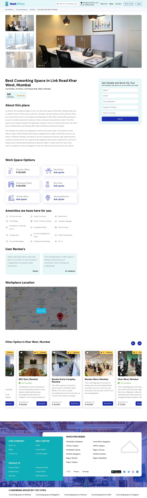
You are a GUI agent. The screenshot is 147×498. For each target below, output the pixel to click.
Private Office (14, 467)
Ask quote (59, 172)
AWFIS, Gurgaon (99, 446)
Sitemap (85, 472)
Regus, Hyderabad (99, 458)
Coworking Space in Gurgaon (127, 495)
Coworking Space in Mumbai (20, 495)
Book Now (8, 403)
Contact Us (13, 454)
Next (140, 343)
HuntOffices (9, 9)
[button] (40, 65)
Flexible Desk (13, 472)
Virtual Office (41, 472)
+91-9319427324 (88, 5)
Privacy (76, 472)
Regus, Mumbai (71, 458)
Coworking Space (22, 9)
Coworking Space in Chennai (75, 495)
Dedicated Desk (42, 467)
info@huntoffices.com (90, 3)
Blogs (111, 4)
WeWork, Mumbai (99, 454)
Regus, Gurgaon (72, 462)
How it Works (41, 449)
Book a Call (129, 4)
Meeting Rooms (42, 476)
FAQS (38, 445)
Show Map (41, 311)
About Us (104, 4)
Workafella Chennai (73, 450)
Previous (133, 343)
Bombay (32, 9)
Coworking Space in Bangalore (48, 495)
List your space (41, 454)
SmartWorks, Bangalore (101, 442)
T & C (68, 472)
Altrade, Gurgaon (72, 446)
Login (138, 4)
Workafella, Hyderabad (74, 442)
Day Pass (12, 476)
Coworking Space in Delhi (101, 495)
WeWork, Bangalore (73, 454)
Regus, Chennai (98, 450)
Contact (118, 4)
